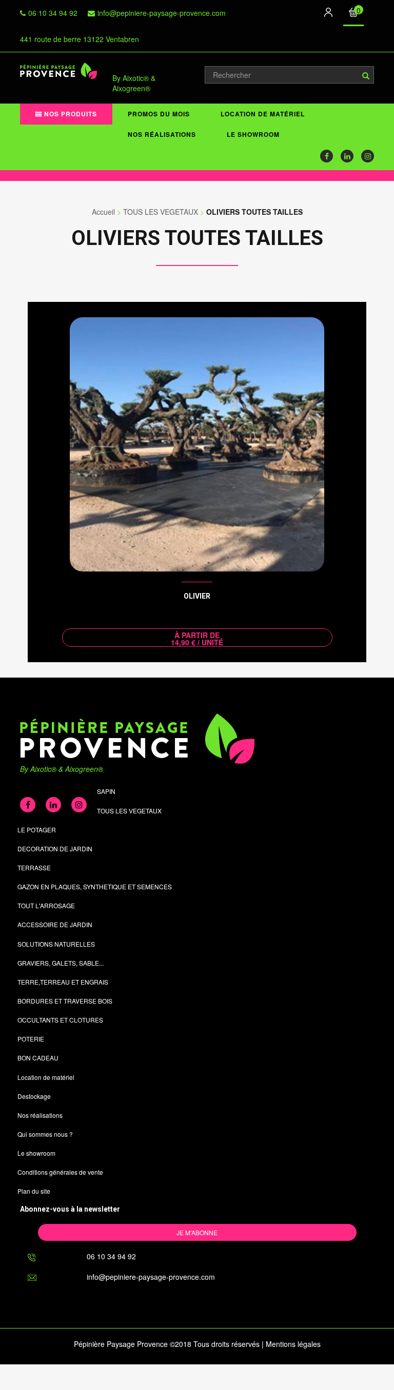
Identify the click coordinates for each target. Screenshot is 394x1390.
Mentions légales (293, 1344)
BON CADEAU (37, 1057)
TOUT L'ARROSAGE (46, 905)
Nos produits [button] (69, 113)
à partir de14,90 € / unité (197, 638)
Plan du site (33, 1191)
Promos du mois (159, 113)
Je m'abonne (197, 1232)
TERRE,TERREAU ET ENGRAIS (62, 981)
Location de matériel (263, 113)
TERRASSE (34, 867)
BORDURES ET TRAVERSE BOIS (64, 1000)
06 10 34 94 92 (52, 13)
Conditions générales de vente (60, 1172)
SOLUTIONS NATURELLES (56, 943)
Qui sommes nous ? (45, 1134)
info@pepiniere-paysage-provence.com (161, 13)
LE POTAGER (36, 829)
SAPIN (106, 791)
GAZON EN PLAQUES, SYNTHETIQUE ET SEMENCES (94, 886)
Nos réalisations (162, 134)
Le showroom (253, 134)
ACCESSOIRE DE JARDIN (54, 924)
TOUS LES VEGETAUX (160, 212)
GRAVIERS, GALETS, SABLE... (60, 962)
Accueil (103, 212)
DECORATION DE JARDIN (54, 848)
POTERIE (30, 1038)
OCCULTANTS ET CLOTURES (60, 1019)
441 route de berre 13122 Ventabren (79, 39)
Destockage (34, 1096)
